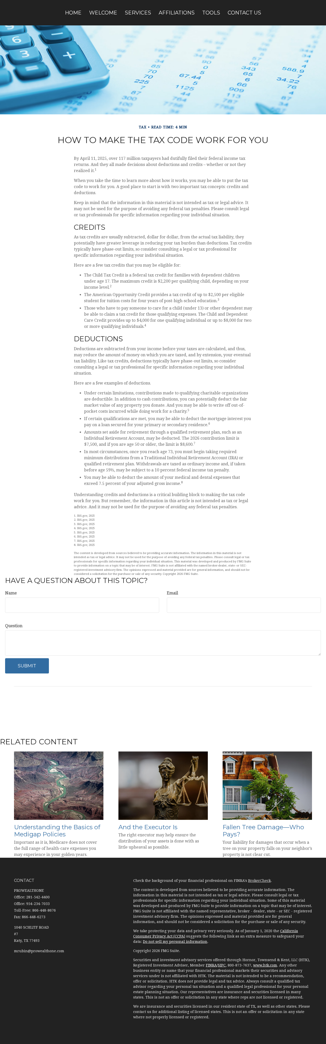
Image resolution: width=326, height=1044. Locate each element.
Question (13, 625)
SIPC (222, 965)
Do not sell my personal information (175, 942)
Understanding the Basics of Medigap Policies (57, 830)
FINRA (211, 965)
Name (11, 593)
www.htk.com (265, 965)
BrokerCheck (259, 881)
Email (172, 593)
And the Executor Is (148, 827)
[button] (103, 12)
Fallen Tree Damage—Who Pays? (263, 830)
